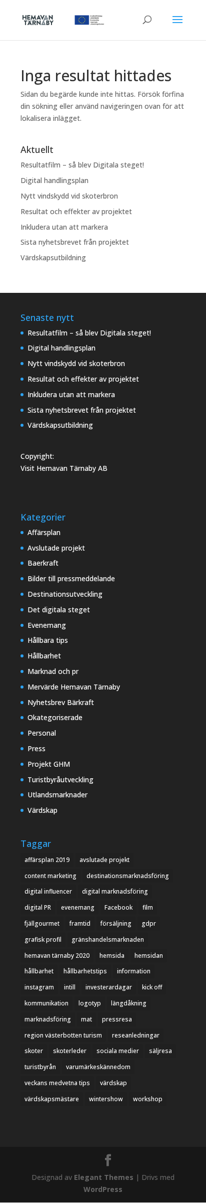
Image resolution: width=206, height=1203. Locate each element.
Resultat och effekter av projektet (76, 211)
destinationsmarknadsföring (127, 876)
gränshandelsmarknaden (108, 939)
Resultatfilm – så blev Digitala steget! (82, 164)
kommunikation (46, 1003)
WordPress (103, 1189)
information (133, 971)
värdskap (113, 1083)
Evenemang (47, 625)
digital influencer (48, 891)
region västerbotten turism (63, 1035)
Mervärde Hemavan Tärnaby (74, 687)
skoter (33, 1051)
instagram (39, 987)
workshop (147, 1099)
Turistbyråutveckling (61, 779)
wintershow (106, 1099)
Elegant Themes (104, 1177)
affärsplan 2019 (47, 859)
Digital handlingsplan (54, 180)
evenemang (77, 907)
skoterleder (69, 1051)
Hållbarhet (44, 655)
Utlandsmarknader (58, 794)
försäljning (116, 923)
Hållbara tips (48, 640)
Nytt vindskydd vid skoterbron (69, 196)
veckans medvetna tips (57, 1083)
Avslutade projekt (56, 548)
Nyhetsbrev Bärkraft (61, 702)
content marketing (50, 876)
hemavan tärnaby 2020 (57, 955)
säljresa (160, 1051)
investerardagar (109, 987)
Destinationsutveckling (65, 594)
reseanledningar (136, 1035)
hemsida (112, 955)
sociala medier (117, 1051)
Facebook (118, 907)
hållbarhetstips (85, 971)
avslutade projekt (105, 859)
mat (86, 1019)
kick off (152, 987)
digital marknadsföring (115, 891)
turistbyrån (40, 1067)
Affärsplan (44, 532)
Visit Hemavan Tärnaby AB (64, 468)
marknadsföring (47, 1019)
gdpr (149, 923)
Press (37, 748)
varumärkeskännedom (98, 1067)
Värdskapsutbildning (53, 257)
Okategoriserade (55, 717)
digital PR (37, 907)
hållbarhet (39, 971)
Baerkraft (43, 563)
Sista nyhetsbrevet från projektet (74, 242)
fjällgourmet (42, 923)
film (147, 907)
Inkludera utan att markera (64, 227)
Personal (42, 733)
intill (70, 987)
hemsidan (148, 955)
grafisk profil (43, 939)
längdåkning (128, 1003)
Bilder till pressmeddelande (71, 578)
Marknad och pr (53, 671)
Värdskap (43, 810)
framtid (80, 923)
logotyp (89, 1003)
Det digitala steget (59, 609)
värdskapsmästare (51, 1099)
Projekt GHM (49, 764)
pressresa (117, 1019)
